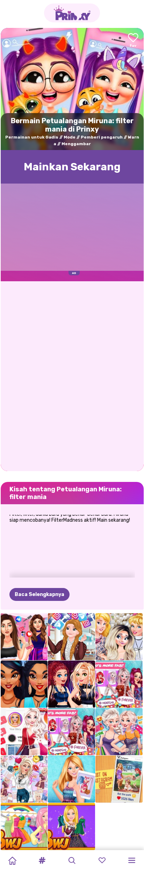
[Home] (12, 860)
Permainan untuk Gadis (31, 137)
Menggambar (76, 143)
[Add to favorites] (133, 40)
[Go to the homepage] (72, 13)
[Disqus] (72, 375)
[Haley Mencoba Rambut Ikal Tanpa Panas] (24, 636)
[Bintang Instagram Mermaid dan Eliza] (119, 684)
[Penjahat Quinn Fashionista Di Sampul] (24, 779)
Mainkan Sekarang (72, 167)
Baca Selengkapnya (39, 594)
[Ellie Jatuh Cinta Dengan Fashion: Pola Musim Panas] (71, 779)
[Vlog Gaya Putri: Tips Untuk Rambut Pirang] (119, 636)
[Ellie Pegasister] (24, 826)
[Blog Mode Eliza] (119, 731)
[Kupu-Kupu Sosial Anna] (71, 636)
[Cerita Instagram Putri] (24, 731)
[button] (42, 860)
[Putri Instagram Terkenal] (71, 731)
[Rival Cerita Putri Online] (119, 779)
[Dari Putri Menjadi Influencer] (24, 684)
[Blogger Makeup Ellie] (71, 826)
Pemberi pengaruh (102, 137)
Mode (69, 137)
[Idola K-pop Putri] (71, 684)
